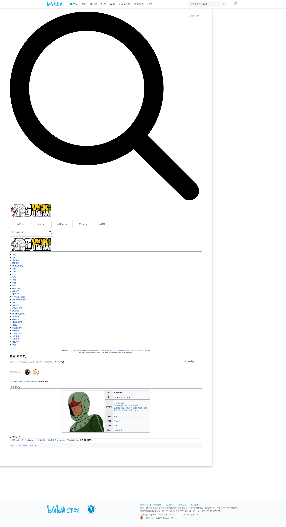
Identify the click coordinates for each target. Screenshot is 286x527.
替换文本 (15, 342)
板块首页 (15, 291)
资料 (40, 224)
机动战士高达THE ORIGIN (124, 406)
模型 (14, 283)
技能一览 (15, 294)
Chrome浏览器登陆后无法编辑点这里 (123, 351)
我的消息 (194, 15)
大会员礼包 (124, 4)
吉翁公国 (117, 421)
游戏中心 (144, 504)
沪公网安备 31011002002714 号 (158, 518)
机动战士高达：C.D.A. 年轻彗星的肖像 (128, 408)
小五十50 (69, 351)
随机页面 (15, 263)
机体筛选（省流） (19, 297)
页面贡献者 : (15, 372)
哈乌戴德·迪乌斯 (78, 351)
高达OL (82, 224)
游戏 (14, 280)
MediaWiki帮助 (17, 266)
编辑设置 (102, 224)
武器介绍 (15, 311)
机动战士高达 (119, 403)
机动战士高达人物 (30, 381)
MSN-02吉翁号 (35, 440)
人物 (14, 271)
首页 (84, 4)
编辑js (14, 325)
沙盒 (14, 345)
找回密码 (170, 504)
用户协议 (195, 504)
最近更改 (15, 260)
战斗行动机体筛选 (19, 300)
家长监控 (182, 504)
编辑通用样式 (17, 328)
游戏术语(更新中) (18, 314)
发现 (103, 4)
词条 (14, 286)
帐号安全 (157, 504)
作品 (14, 277)
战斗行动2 (61, 224)
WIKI (112, 4)
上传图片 (15, 339)
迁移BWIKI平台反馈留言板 (142, 351)
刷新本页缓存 (17, 333)
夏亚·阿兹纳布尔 (57, 440)
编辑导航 (15, 331)
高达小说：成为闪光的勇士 (124, 410)
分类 (12, 445)
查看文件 (15, 336)
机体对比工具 (17, 308)
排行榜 (93, 4)
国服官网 (15, 316)
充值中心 (138, 4)
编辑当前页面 (17, 322)
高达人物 (18, 381)
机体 (14, 274)
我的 (149, 4)
